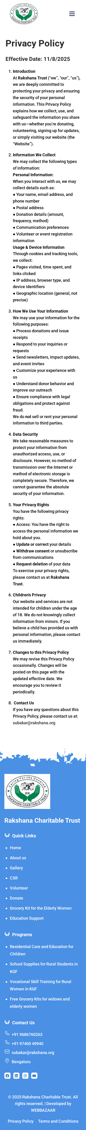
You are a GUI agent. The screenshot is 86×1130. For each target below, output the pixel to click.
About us (18, 857)
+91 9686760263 (27, 1034)
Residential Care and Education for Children (41, 950)
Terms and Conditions (58, 1121)
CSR (14, 878)
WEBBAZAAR (43, 1110)
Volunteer (19, 888)
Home (15, 847)
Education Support (27, 918)
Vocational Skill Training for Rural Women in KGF (40, 985)
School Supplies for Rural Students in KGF (44, 968)
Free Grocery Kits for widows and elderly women (40, 1003)
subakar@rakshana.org (34, 722)
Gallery (16, 867)
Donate (16, 898)
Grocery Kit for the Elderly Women (41, 908)
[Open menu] (72, 13)
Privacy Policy (20, 1121)
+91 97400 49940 (27, 1043)
